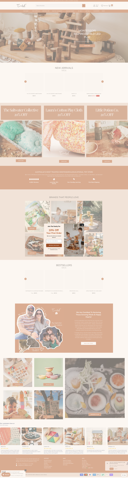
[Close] (82, 225)
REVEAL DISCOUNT (54, 245)
